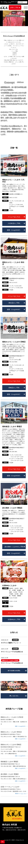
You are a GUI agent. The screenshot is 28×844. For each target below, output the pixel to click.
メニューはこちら (14, 217)
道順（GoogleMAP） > (21, 726)
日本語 (21, 2)
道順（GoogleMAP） (14, 230)
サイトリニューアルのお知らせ (14, 36)
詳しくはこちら (14, 695)
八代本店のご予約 (14, 223)
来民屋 (13, 840)
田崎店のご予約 (14, 387)
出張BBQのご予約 (14, 619)
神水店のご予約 (14, 303)
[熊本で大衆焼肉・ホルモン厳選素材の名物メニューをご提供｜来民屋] (4, 7)
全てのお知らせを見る (14, 670)
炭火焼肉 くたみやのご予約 (14, 546)
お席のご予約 (14, 7)
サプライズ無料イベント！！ (11, 643)
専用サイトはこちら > (21, 793)
